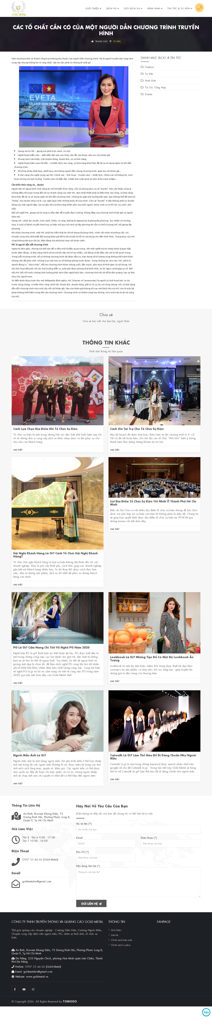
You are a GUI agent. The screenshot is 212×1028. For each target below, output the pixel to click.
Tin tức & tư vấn (178, 8)
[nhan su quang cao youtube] (24, 989)
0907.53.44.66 (32, 859)
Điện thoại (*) (149, 837)
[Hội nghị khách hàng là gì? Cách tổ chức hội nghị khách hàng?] (58, 503)
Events (148, 94)
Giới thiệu (92, 8)
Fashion (149, 67)
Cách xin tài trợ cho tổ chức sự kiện (137, 428)
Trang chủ (101, 41)
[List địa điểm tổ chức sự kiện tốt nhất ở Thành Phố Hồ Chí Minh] (154, 477)
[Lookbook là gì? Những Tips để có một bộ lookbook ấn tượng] (154, 622)
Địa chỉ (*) (82, 851)
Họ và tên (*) (84, 823)
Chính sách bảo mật (121, 939)
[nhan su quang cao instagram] (33, 989)
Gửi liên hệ (90, 903)
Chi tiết (18, 449)
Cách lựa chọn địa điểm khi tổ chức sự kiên (45, 428)
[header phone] (199, 7)
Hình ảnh (153, 8)
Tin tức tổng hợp (155, 87)
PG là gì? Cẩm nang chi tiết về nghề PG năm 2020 (51, 647)
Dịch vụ (111, 8)
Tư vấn (117, 41)
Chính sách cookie (120, 944)
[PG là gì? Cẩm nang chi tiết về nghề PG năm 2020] (58, 617)
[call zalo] (206, 1012)
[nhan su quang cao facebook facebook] (15, 989)
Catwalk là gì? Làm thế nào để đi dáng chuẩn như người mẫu (153, 756)
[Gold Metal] (18, 8)
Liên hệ (114, 934)
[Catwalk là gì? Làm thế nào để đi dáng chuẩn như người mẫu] (154, 720)
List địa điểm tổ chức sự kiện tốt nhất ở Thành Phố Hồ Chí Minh (153, 502)
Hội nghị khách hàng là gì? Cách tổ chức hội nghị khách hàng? (55, 554)
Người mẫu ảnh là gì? (29, 755)
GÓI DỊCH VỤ (132, 8)
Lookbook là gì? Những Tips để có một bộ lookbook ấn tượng (151, 658)
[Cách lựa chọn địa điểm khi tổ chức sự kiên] (58, 390)
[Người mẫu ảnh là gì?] (58, 720)
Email (79, 837)
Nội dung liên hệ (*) (88, 865)
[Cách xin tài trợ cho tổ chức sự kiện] (154, 390)
